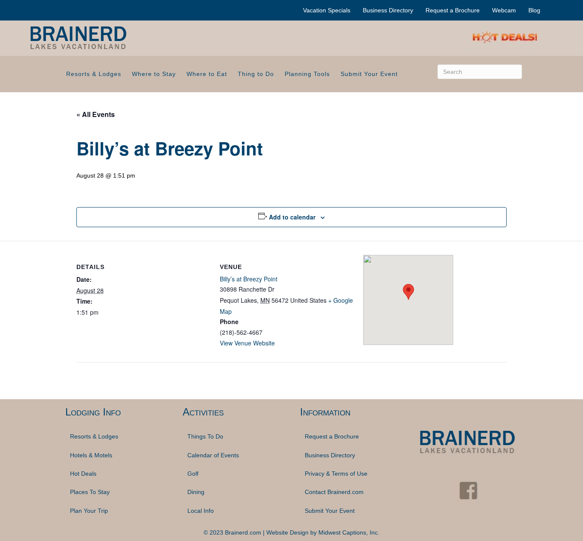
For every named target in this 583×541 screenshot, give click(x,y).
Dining (195, 491)
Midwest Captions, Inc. (348, 532)
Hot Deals (83, 473)
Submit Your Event (369, 73)
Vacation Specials (326, 10)
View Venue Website (247, 343)
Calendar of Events (213, 455)
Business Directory (388, 10)
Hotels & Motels (91, 455)
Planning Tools (307, 73)
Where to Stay (154, 73)
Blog (534, 10)
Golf (192, 473)
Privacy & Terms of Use (336, 473)
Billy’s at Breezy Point (248, 279)
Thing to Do (256, 73)
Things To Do (205, 436)
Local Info (200, 510)
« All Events (95, 114)
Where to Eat (207, 73)
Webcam (504, 10)
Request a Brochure (453, 10)
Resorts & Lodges (93, 73)
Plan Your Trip (89, 510)
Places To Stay (90, 491)
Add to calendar (292, 217)
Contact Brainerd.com (334, 491)
